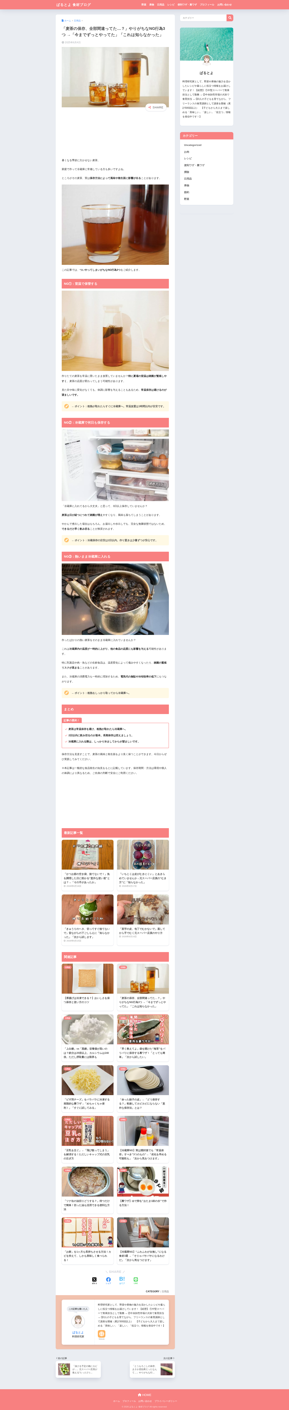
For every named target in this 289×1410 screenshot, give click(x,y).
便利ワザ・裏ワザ (187, 4)
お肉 (186, 151)
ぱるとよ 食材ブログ (73, 5)
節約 (186, 192)
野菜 (143, 4)
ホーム (116, 1401)
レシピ (171, 4)
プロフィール (207, 4)
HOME (146, 1395)
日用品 (160, 4)
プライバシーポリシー (166, 1401)
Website (102, 1339)
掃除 (186, 172)
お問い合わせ (224, 4)
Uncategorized (192, 145)
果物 (151, 4)
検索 (230, 17)
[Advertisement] (115, 137)
